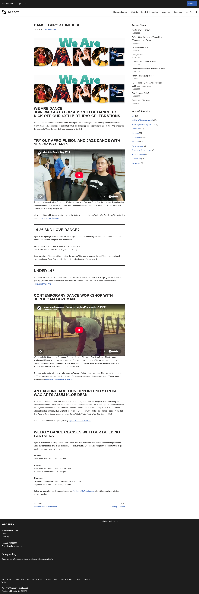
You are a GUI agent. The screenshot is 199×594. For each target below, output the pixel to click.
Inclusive (135, 142)
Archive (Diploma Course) (142, 120)
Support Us (136, 159)
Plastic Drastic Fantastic (141, 30)
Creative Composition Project (144, 62)
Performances (137, 146)
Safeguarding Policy (66, 579)
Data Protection (6, 579)
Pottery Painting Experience (143, 76)
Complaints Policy (51, 579)
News (78, 579)
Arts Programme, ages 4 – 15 (143, 124)
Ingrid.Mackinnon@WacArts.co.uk (59, 379)
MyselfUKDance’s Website (80, 421)
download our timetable (49, 218)
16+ (45, 29)
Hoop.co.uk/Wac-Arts (42, 284)
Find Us (3, 582)
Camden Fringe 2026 (140, 47)
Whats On (134, 12)
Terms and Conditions (34, 579)
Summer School (138, 154)
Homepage (52, 29)
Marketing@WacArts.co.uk (84, 491)
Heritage (135, 133)
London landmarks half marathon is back (148, 69)
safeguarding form (48, 559)
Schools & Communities (141, 150)
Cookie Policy (19, 579)
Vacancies (136, 163)
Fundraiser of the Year (141, 100)
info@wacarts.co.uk (23, 4)
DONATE (192, 4)
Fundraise (136, 129)
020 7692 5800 (7, 4)
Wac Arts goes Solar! (140, 93)
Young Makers (137, 54)
